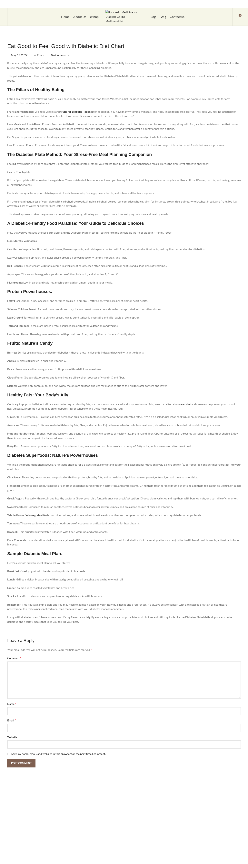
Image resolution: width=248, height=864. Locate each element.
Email (11, 720)
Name (11, 704)
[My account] (227, 17)
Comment (14, 658)
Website (12, 737)
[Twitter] (220, 4)
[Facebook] (206, 4)
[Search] (12, 17)
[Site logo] (124, 16)
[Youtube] (227, 4)
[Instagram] (213, 4)
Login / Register (156, 4)
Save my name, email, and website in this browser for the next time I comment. (58, 753)
